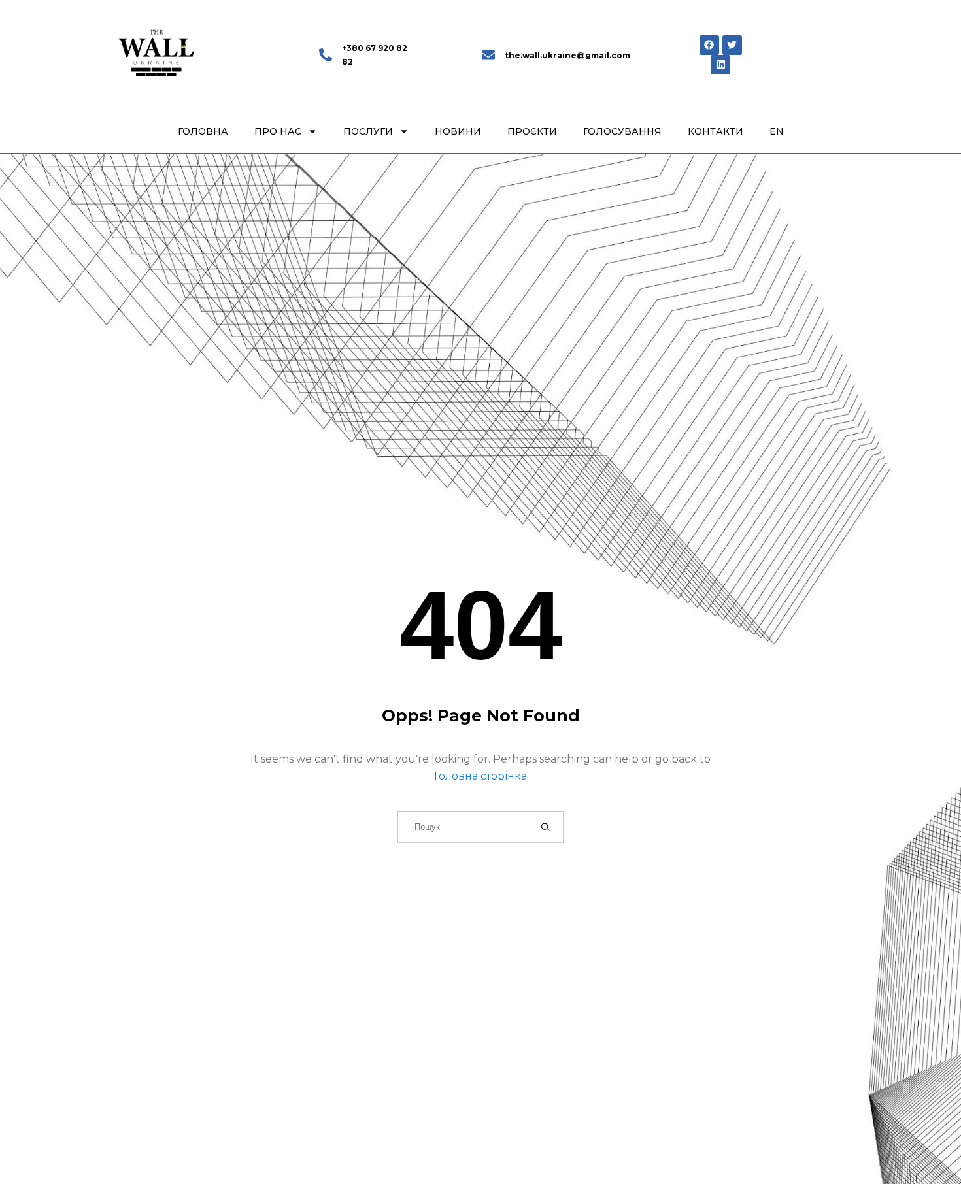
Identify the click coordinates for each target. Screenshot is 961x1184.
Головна (203, 131)
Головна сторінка (480, 776)
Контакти (715, 131)
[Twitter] (732, 45)
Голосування (622, 131)
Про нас (277, 131)
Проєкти (532, 131)
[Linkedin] (720, 64)
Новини (458, 131)
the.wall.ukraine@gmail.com (567, 55)
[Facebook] (709, 45)
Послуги (368, 131)
